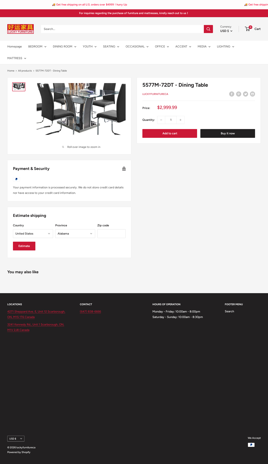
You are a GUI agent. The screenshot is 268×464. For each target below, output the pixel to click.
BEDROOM (35, 46)
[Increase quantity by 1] (180, 120)
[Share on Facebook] (231, 94)
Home (10, 70)
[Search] (208, 29)
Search (229, 311)
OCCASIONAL (135, 46)
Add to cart (169, 133)
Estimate (24, 246)
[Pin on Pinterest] (238, 94)
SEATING (109, 46)
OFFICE (160, 46)
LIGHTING (223, 46)
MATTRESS (14, 58)
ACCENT (181, 46)
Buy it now (228, 133)
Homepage (14, 46)
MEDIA (202, 46)
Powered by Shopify (18, 452)
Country (18, 225)
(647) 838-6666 (90, 311)
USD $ (12, 438)
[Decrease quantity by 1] (161, 120)
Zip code (103, 225)
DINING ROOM (62, 46)
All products (25, 70)
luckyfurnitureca (155, 94)
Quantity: (148, 120)
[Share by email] (252, 94)
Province (61, 225)
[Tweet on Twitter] (245, 94)
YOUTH (88, 46)
